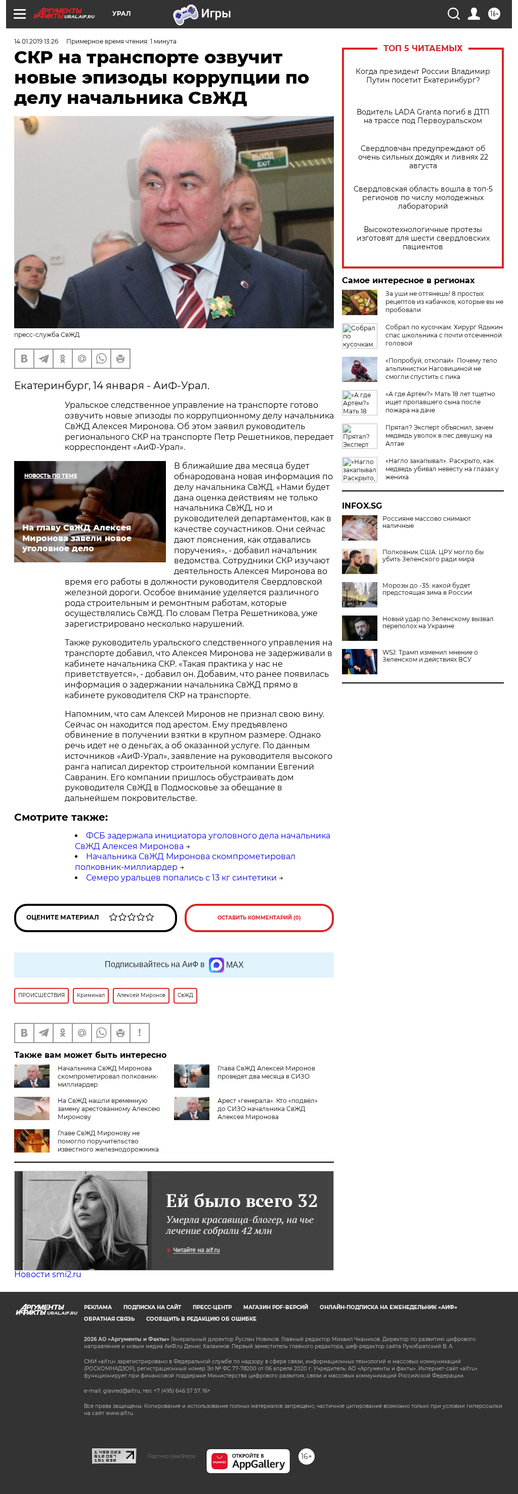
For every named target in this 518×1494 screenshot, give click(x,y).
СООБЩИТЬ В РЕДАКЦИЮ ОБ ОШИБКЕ (201, 1319)
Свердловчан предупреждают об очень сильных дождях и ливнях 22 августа (423, 157)
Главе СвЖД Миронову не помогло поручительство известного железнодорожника (108, 1141)
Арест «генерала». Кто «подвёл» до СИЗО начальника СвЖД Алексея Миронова (268, 1109)
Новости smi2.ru (47, 1274)
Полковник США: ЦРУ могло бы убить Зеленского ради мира (433, 556)
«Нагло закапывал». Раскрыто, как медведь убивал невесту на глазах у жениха (442, 469)
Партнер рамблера (171, 1456)
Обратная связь (109, 1319)
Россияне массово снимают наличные (426, 522)
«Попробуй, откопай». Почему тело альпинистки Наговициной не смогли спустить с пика (441, 368)
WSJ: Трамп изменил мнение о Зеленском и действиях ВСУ (430, 656)
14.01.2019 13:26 (36, 41)
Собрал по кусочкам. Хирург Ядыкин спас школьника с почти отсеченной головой (444, 335)
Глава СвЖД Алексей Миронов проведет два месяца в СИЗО (266, 1072)
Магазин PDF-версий (275, 1307)
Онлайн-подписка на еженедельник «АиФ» (388, 1307)
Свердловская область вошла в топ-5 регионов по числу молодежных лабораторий (423, 198)
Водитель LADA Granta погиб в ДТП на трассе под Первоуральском (423, 116)
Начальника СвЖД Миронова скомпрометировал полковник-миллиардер (108, 1076)
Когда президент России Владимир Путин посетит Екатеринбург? (423, 76)
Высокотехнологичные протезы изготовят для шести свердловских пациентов (423, 238)
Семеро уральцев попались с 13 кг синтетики (181, 878)
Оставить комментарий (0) (259, 917)
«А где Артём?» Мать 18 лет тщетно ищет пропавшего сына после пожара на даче (440, 402)
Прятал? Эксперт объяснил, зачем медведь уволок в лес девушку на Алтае (439, 435)
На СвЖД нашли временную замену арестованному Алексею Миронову (109, 1109)
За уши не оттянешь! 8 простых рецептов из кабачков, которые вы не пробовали (444, 302)
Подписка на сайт (152, 1307)
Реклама (98, 1307)
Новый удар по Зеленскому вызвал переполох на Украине (438, 623)
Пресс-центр (212, 1307)
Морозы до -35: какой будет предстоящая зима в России (427, 589)
